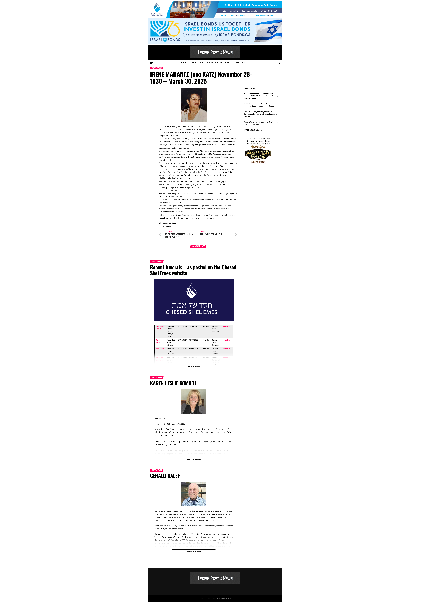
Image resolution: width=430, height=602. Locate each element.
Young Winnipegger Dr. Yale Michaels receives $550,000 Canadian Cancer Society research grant (261, 96)
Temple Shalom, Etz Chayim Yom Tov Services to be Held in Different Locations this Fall (260, 114)
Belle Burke (160, 349)
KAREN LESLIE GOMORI (253, 130)
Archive (228, 62)
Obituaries (193, 62)
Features (183, 62)
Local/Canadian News (214, 62)
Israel (202, 62)
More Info (226, 326)
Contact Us (246, 62)
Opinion (236, 62)
